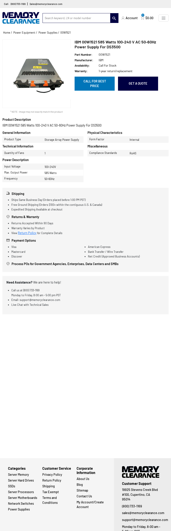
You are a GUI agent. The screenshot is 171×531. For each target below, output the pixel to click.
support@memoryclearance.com (142, 520)
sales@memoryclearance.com (142, 513)
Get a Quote (138, 83)
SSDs (11, 486)
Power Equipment (24, 32)
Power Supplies (48, 32)
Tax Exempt (50, 492)
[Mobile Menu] (164, 17)
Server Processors (21, 492)
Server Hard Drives (21, 480)
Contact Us (84, 496)
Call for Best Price (94, 83)
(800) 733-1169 (18, 3)
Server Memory (18, 474)
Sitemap (82, 490)
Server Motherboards (22, 498)
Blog (80, 484)
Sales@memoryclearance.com (46, 3)
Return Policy (27, 233)
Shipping (48, 486)
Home (6, 32)
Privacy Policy (52, 474)
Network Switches (21, 503)
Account (132, 18)
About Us (83, 479)
